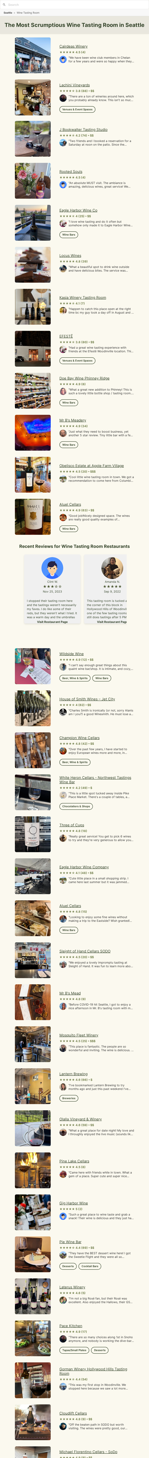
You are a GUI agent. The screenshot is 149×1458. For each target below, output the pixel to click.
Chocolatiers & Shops (76, 806)
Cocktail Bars (90, 1266)
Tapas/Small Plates (74, 1350)
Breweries (68, 1098)
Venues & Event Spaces (77, 109)
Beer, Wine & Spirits (75, 678)
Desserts (68, 1266)
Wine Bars (68, 234)
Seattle (8, 12)
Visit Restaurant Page (52, 622)
